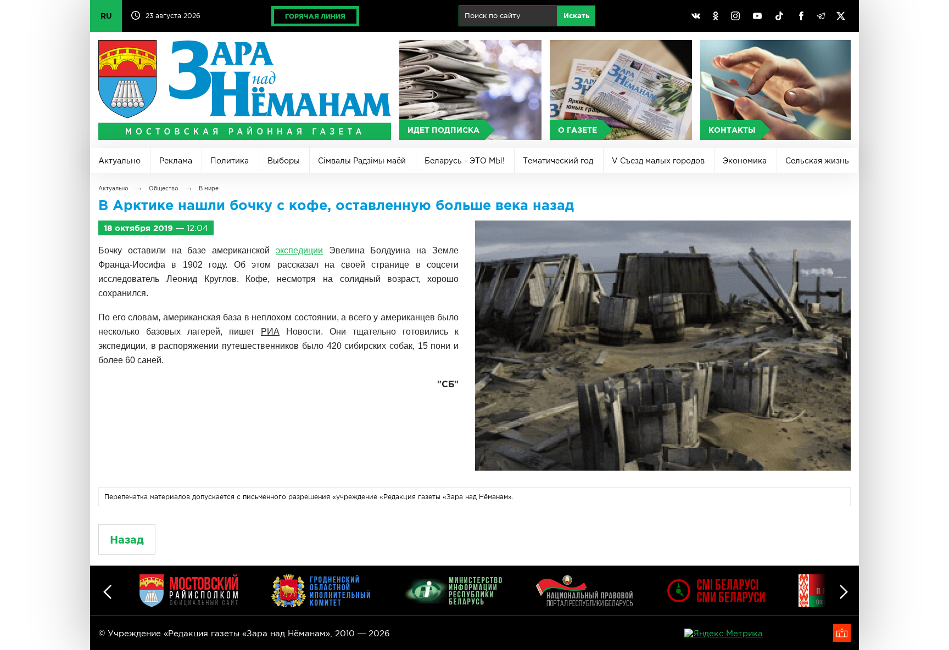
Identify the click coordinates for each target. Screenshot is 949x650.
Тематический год (558, 160)
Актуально (119, 160)
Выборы (283, 160)
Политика (229, 160)
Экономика (745, 160)
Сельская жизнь (817, 160)
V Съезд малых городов (658, 160)
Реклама (175, 160)
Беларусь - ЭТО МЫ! (465, 160)
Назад (127, 539)
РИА (270, 331)
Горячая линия (315, 16)
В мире (209, 188)
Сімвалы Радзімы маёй (362, 160)
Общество (163, 188)
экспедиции (299, 250)
